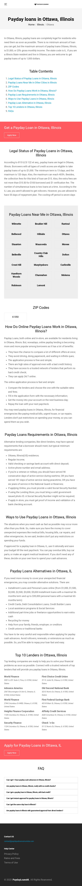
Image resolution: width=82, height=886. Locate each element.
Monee (65, 244)
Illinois (40, 24)
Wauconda (40, 244)
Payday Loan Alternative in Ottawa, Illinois (29, 103)
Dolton (65, 254)
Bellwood (16, 234)
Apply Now (11, 135)
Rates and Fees (12, 858)
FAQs (11, 111)
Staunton (16, 244)
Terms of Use (11, 862)
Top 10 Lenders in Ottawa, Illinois (25, 107)
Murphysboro (41, 264)
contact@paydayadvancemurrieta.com (19, 841)
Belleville (16, 254)
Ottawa (65, 234)
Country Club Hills (41, 255)
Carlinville (65, 264)
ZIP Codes (13, 86)
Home (31, 24)
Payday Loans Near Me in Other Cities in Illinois (32, 82)
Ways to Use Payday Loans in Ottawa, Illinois (31, 98)
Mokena (65, 275)
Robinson (16, 285)
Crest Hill (16, 264)
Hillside (41, 234)
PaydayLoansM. (21, 879)
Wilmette (16, 223)
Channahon (41, 275)
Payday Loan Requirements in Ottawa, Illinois (31, 94)
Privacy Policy (11, 854)
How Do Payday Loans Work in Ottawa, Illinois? (32, 90)
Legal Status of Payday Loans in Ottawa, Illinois (32, 78)
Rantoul (66, 223)
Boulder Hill (41, 223)
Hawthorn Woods (16, 275)
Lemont (41, 285)
